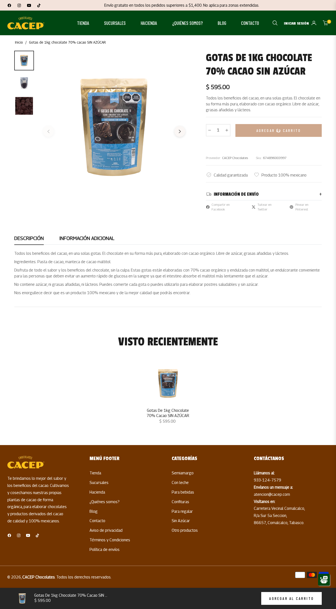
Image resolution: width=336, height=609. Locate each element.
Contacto (97, 520)
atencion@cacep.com (272, 494)
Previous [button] (48, 133)
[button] (275, 23)
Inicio (19, 42)
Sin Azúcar (181, 520)
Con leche (180, 482)
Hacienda (97, 492)
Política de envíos (105, 549)
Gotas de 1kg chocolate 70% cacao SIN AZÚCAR (168, 413)
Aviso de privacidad (106, 530)
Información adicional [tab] (87, 238)
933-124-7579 (267, 480)
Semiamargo (183, 473)
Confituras (180, 501)
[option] (114, 127)
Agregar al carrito (291, 598)
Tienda (95, 473)
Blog (94, 511)
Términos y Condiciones (110, 540)
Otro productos (185, 530)
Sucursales (99, 482)
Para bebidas (183, 492)
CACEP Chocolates (38, 577)
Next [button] (180, 133)
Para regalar (182, 511)
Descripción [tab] (29, 238)
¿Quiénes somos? (105, 501)
